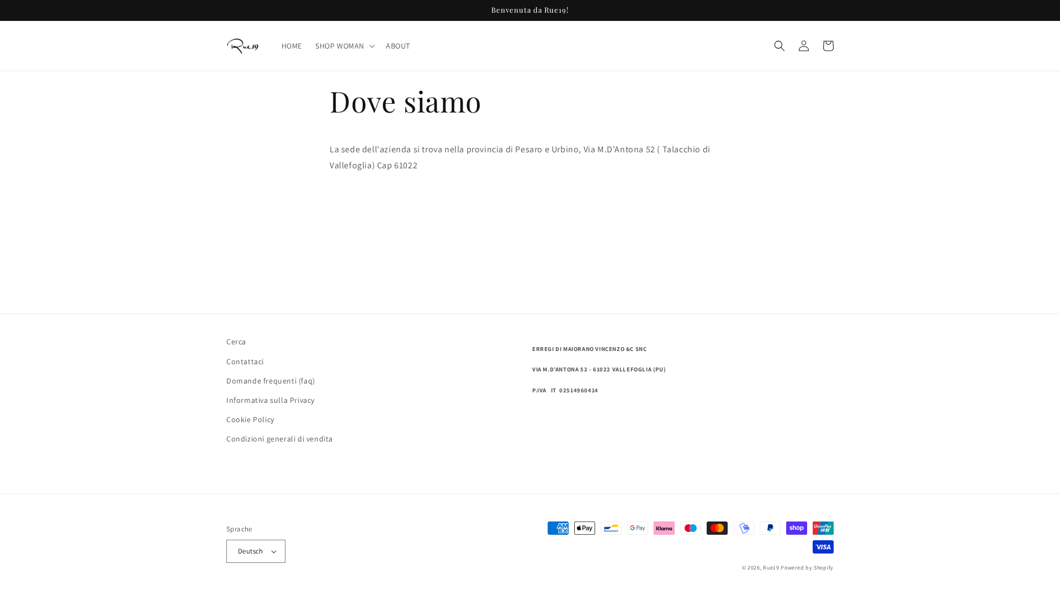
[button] (344, 45)
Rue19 (771, 567)
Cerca (236, 342)
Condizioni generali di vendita (279, 439)
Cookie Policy (250, 419)
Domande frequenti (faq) (270, 381)
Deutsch (250, 551)
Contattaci (245, 361)
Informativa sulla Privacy (270, 400)
